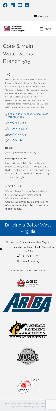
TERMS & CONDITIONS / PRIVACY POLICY (28, 270)
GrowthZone (39, 406)
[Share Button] (8, 74)
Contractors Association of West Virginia (28, 242)
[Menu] (42, 17)
